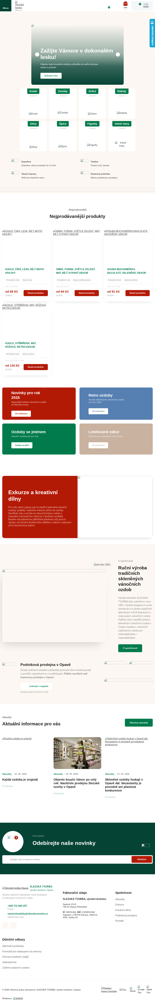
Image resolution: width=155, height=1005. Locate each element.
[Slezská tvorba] (20, 6)
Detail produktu (36, 293)
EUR (125, 7)
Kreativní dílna (123, 910)
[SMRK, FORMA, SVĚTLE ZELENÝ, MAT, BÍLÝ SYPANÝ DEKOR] (77, 246)
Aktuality (120, 899)
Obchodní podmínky (13, 946)
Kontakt (119, 921)
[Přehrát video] (54, 605)
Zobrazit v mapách (38, 686)
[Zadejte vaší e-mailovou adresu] (77, 859)
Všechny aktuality (139, 722)
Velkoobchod (9, 962)
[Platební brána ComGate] (109, 990)
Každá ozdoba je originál (20, 779)
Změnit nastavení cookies (16, 967)
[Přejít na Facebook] (5, 925)
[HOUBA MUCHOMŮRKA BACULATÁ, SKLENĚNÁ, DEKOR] (128, 246)
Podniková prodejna (126, 915)
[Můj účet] (117, 5)
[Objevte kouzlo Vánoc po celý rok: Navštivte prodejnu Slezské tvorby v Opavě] (77, 753)
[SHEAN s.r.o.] (19, 998)
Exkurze (119, 904)
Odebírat (141, 859)
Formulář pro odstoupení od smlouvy (21, 951)
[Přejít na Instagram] (13, 925)
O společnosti (130, 648)
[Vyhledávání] (98, 6)
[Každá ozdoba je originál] (26, 753)
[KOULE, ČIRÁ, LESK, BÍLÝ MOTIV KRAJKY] (26, 246)
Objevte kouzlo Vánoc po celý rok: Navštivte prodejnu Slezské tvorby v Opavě (76, 783)
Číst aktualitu (7, 786)
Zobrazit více (51, 75)
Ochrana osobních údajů (15, 957)
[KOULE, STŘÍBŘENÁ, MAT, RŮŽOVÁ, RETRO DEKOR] (26, 320)
